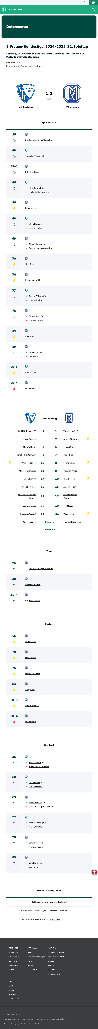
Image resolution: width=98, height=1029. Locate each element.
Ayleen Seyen (69, 487)
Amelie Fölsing (36, 296)
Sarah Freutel (30, 479)
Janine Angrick (29, 439)
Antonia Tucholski (34, 66)
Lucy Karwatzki (35, 228)
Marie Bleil (68, 455)
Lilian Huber (34, 224)
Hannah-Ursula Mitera (60, 911)
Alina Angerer (29, 506)
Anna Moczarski (32, 372)
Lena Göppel (69, 447)
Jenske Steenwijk (32, 280)
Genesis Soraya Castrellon (41, 140)
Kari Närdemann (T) (27, 431)
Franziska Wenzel (32, 156)
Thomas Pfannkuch (72, 522)
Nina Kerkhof (35, 188)
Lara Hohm (34, 352)
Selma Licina (30, 208)
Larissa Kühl (55, 920)
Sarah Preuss (34, 316)
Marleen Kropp (36, 320)
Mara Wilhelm (35, 300)
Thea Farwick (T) (70, 431)
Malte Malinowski (28, 522)
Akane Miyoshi (35, 244)
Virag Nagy (30, 336)
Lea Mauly (33, 356)
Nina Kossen (34, 172)
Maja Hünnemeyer (27, 471)
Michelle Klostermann (39, 192)
